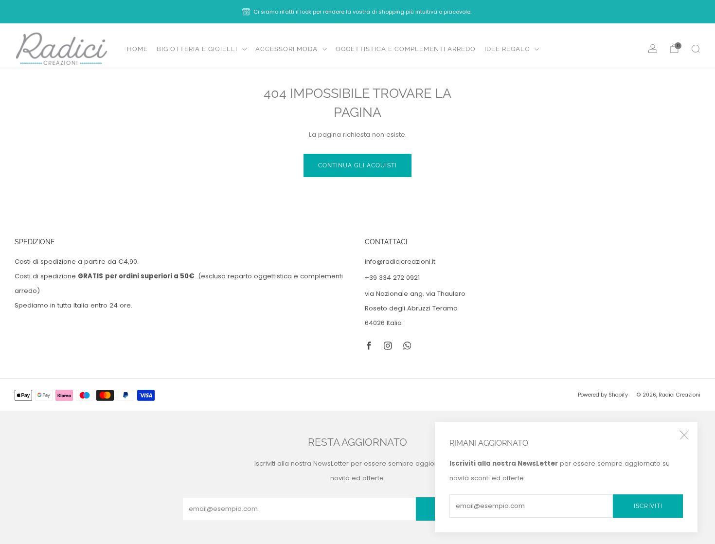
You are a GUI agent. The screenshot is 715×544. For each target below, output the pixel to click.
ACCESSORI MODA (286, 49)
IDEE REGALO (507, 49)
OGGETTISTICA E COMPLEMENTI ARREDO (406, 49)
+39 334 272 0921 (392, 277)
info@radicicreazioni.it (400, 261)
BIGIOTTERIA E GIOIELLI (197, 49)
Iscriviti (648, 506)
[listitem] (357, 11)
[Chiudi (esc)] (684, 435)
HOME (137, 49)
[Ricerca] (695, 49)
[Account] (653, 49)
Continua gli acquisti (357, 165)
